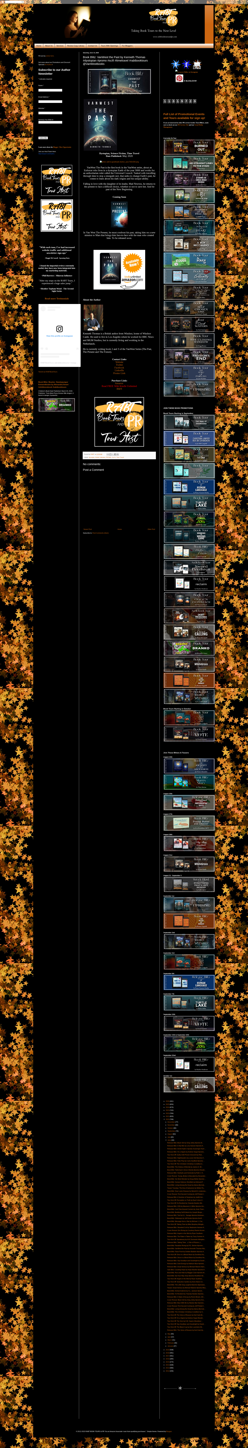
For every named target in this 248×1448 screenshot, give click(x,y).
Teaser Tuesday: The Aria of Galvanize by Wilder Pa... (186, 1188)
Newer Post (88, 529)
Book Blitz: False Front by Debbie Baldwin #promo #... (186, 1252)
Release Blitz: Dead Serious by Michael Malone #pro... (186, 1267)
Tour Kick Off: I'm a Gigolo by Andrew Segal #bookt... (185, 1318)
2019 (168, 1350)
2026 (168, 1101)
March (170, 1340)
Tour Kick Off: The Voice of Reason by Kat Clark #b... (185, 1315)
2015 (168, 1362)
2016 (168, 1359)
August (170, 1134)
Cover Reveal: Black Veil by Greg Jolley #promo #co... (186, 1300)
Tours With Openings (109, 46)
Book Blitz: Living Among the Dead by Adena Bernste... (186, 1185)
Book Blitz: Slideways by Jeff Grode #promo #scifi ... (185, 1218)
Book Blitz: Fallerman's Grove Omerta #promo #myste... (186, 1170)
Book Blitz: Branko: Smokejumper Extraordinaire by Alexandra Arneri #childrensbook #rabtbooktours (53, 384)
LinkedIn (119, 370)
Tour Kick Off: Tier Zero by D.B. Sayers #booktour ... (185, 1321)
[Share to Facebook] (115, 454)
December (171, 1122)
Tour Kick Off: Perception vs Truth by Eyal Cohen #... (185, 1200)
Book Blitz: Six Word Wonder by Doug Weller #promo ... (186, 1179)
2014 (168, 1365)
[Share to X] (112, 454)
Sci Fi (114, 457)
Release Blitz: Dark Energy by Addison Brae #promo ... (186, 1264)
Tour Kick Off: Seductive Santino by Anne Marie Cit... (185, 1282)
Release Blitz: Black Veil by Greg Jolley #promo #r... (185, 1143)
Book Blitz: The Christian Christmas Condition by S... (185, 1312)
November (171, 1125)
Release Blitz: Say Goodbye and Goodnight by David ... (186, 1261)
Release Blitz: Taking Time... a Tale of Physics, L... (184, 1242)
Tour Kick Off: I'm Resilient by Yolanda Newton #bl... (185, 1203)
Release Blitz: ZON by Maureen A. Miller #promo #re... (186, 1206)
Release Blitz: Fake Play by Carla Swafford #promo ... (186, 1161)
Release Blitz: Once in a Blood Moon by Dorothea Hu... (186, 1257)
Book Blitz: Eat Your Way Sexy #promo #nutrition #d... (185, 1276)
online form (50, 56)
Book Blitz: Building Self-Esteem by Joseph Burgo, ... (185, 1212)
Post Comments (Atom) (100, 533)
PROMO (108, 457)
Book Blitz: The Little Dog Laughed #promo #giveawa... (186, 1285)
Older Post (151, 529)
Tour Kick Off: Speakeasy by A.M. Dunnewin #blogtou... (186, 1239)
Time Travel (120, 457)
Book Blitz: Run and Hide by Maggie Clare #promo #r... (186, 1273)
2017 (168, 1356)
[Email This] (108, 454)
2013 (168, 1368)
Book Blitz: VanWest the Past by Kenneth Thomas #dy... (186, 1248)
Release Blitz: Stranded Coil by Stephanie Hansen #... (186, 1227)
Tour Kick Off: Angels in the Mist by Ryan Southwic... (185, 1279)
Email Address (43, 97)
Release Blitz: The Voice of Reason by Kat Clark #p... (185, 1330)
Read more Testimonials (57, 298)
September (172, 1131)
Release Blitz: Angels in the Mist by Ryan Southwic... (185, 1233)
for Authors (48, 65)
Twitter (119, 364)
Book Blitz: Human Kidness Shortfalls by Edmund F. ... (186, 1182)
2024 (168, 1107)
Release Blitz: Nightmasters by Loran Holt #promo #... (186, 1158)
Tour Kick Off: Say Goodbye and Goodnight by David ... (186, 1324)
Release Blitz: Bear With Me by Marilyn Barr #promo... (186, 1303)
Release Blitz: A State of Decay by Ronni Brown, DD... (186, 1297)
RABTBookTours (47, 363)
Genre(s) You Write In (45, 120)
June (169, 1140)
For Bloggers (127, 46)
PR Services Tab (183, 125)
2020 (168, 1119)
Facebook (119, 367)
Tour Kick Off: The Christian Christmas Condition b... (185, 1164)
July (169, 1137)
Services (59, 46)
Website (119, 362)
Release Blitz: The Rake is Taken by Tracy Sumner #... (186, 1236)
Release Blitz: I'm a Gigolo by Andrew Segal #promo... (186, 1152)
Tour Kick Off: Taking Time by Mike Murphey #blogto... (186, 1224)
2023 (168, 1110)
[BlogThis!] (110, 454)
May (169, 1334)
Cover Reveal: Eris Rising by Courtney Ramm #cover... (186, 1230)
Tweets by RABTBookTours (47, 372)
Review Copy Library (75, 46)
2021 (168, 1116)
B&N (119, 388)
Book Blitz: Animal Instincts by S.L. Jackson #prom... (185, 1291)
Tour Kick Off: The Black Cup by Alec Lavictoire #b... (185, 1327)
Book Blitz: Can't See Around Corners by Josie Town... (186, 1209)
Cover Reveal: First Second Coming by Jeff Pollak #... (186, 1194)
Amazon (119, 383)
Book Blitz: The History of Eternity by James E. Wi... (185, 1167)
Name (41, 85)
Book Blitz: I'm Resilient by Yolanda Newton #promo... (186, 1294)
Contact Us (92, 46)
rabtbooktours (62, 363)
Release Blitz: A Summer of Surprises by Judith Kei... (185, 1197)
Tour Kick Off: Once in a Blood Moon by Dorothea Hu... (186, 1255)
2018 (168, 1353)
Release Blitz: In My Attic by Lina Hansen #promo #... (185, 1146)
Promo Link (119, 373)
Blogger (169, 1431)
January (171, 1346)
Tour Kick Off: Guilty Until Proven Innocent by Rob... (185, 1155)
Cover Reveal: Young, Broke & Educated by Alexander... (186, 1176)
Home (38, 46)
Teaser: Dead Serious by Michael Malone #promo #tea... (187, 1288)
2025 (168, 1104)
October (170, 1128)
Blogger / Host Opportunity (62, 147)
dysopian (92, 457)
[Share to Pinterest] (117, 454)
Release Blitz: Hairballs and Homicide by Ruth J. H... (185, 1173)
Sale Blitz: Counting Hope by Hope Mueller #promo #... (186, 1270)
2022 (168, 1113)
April (169, 1337)
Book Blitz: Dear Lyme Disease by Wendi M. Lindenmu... (187, 1191)
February (171, 1343)
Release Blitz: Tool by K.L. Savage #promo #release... (186, 1215)
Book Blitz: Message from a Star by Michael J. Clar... (185, 1221)
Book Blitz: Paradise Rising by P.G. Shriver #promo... (185, 1245)
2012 (168, 1371)
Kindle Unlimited (100, 457)
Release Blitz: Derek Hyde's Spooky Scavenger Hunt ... (186, 1149)
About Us (49, 46)
